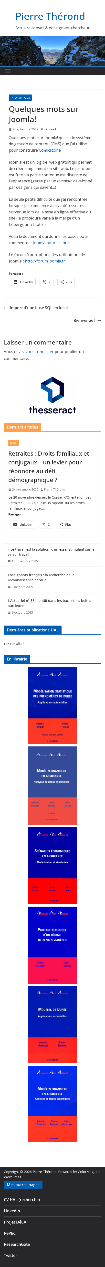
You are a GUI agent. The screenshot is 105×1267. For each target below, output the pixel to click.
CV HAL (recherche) (22, 1199)
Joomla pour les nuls (51, 242)
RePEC (10, 1233)
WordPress (12, 1177)
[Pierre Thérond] (52, 39)
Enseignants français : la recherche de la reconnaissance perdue (41, 577)
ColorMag (86, 1171)
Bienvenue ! (84, 320)
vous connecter (40, 351)
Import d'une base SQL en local (39, 307)
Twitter (10, 1255)
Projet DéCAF (16, 1222)
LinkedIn (12, 1211)
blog (13, 443)
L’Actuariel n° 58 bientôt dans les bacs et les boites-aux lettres (50, 603)
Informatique (20, 97)
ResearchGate (17, 1244)
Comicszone (50, 150)
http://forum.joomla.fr (45, 261)
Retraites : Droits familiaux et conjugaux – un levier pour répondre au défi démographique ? (48, 466)
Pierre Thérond (50, 16)
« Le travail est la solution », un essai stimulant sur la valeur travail (51, 552)
